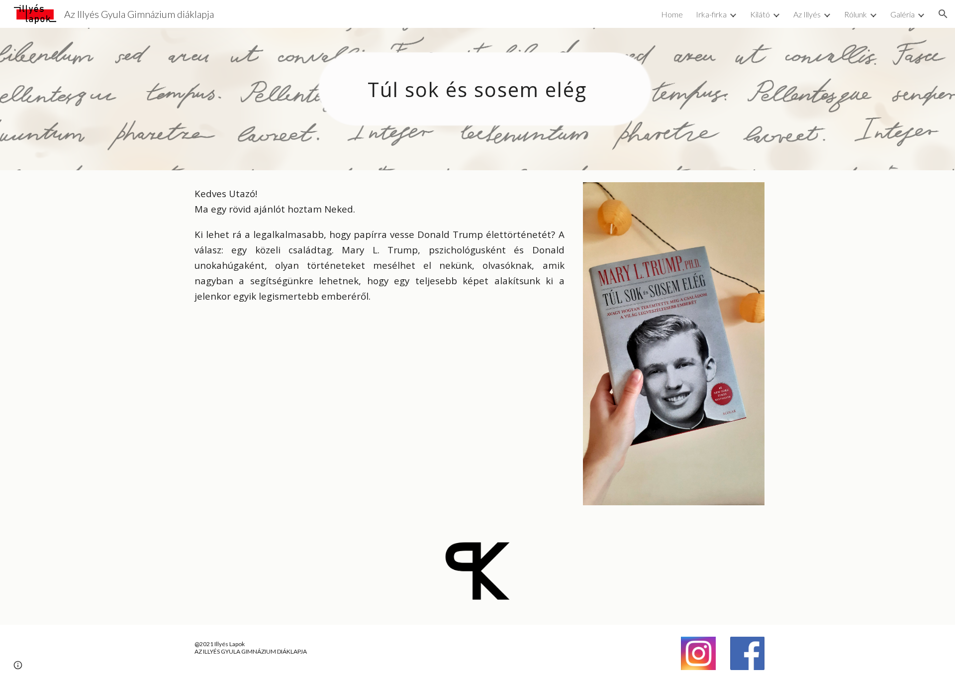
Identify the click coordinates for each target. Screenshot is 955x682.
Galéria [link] (902, 14)
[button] (943, 14)
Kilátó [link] (760, 14)
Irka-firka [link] (711, 14)
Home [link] (672, 14)
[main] (477, 99)
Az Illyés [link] (807, 14)
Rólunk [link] (855, 14)
